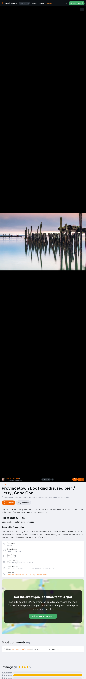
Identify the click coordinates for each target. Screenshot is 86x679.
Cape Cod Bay (30, 575)
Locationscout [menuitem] (9, 3)
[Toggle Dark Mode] (66, 3)
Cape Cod (10, 575)
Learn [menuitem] (42, 3)
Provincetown (19, 575)
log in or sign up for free (17, 497)
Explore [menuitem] (34, 3)
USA (4, 484)
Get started (78, 3)
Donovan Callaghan (12, 479)
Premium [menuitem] (49, 3)
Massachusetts (42, 575)
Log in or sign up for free (42, 616)
